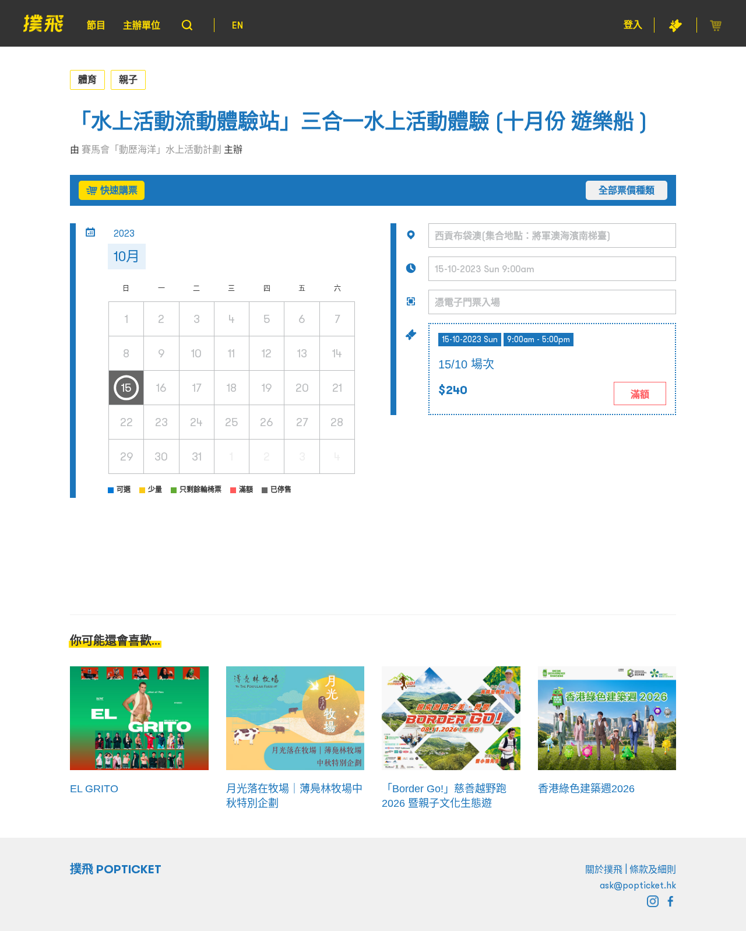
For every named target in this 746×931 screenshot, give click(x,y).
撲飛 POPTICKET (115, 869)
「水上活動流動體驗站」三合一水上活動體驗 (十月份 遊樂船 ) (359, 121)
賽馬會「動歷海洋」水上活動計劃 (151, 149)
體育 (87, 79)
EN (237, 25)
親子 (128, 79)
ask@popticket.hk (638, 885)
